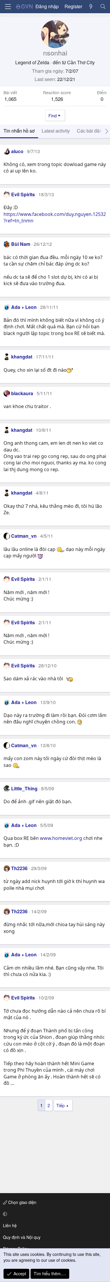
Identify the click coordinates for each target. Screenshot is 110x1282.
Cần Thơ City (81, 62)
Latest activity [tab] (56, 130)
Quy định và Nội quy (21, 1237)
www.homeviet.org (61, 838)
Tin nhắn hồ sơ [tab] (19, 130)
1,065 (10, 98)
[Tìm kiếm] (103, 6)
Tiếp (60, 1105)
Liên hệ (10, 1225)
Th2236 (19, 868)
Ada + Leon (24, 307)
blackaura (22, 393)
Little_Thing (24, 788)
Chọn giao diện (21, 1202)
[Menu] (8, 6)
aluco (17, 151)
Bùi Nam (20, 244)
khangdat (21, 356)
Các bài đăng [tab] (91, 130)
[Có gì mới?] (91, 6)
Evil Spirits (23, 194)
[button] (54, 1214)
